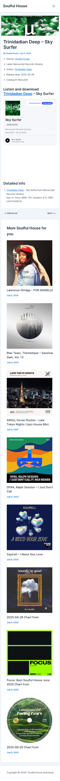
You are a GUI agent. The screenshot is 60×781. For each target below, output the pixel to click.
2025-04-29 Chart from (23, 617)
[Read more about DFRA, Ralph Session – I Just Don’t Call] (29, 460)
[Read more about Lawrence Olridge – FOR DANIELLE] (29, 263)
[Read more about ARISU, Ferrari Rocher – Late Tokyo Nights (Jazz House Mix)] (29, 392)
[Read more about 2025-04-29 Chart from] (29, 590)
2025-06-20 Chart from (23, 747)
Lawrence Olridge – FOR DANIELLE (30, 290)
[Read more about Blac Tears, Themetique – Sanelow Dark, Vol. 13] (29, 325)
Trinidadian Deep (23, 69)
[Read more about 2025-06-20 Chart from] (29, 720)
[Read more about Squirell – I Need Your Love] (29, 527)
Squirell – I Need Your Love (25, 554)
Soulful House (15, 6)
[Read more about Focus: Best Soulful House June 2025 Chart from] (29, 652)
